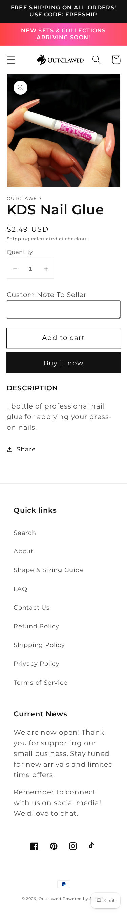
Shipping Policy (39, 645)
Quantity (20, 252)
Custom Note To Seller (47, 295)
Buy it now (63, 363)
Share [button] (26, 449)
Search (25, 533)
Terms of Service (40, 682)
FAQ (20, 589)
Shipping (18, 238)
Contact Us (32, 607)
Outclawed (50, 899)
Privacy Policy (37, 663)
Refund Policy (36, 626)
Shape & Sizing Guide (49, 570)
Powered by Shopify (84, 899)
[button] (11, 59)
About (24, 551)
